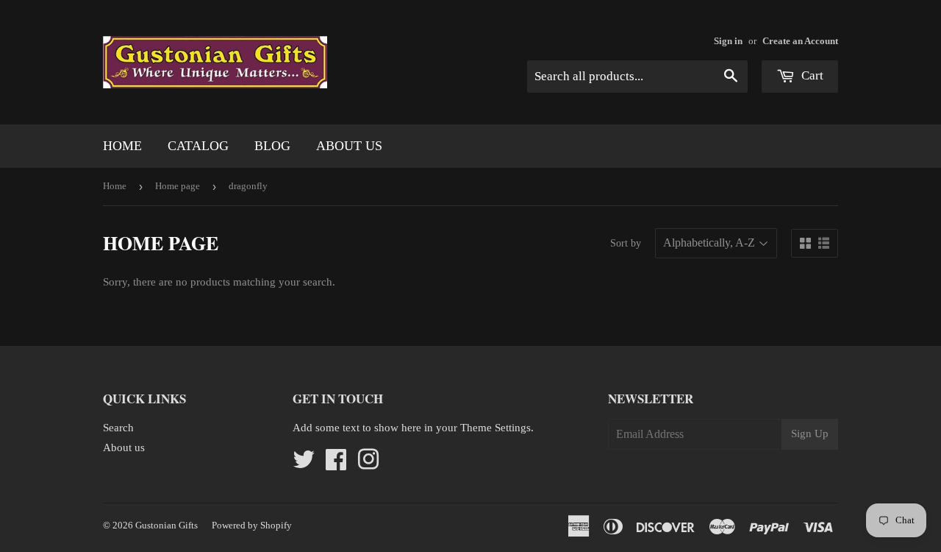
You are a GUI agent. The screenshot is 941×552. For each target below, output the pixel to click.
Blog (272, 145)
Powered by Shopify (252, 525)
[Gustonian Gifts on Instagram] (368, 464)
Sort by (625, 243)
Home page (177, 185)
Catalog (198, 145)
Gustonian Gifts (166, 525)
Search (118, 428)
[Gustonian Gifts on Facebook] (336, 464)
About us (349, 145)
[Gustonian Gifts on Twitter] (304, 464)
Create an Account (800, 41)
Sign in (728, 41)
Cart (810, 75)
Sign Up (810, 433)
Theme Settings (495, 428)
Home (122, 145)
